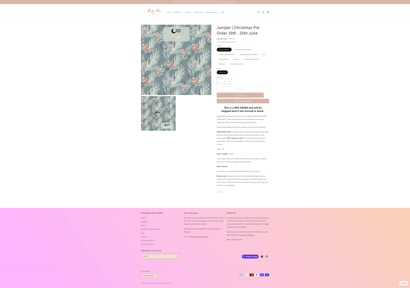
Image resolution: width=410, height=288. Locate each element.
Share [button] (221, 192)
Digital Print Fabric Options (150, 229)
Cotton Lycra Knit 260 (228, 54)
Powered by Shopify (165, 283)
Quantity (219, 77)
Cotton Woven (225, 50)
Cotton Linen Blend (252, 59)
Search (143, 218)
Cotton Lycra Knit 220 (244, 50)
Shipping (219, 42)
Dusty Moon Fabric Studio (152, 283)
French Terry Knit (237, 64)
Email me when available (243, 101)
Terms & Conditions (147, 240)
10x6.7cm (223, 72)
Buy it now (240, 95)
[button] (178, 12)
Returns (143, 225)
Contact (143, 237)
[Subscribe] (177, 256)
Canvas (237, 59)
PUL (265, 54)
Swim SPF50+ (225, 59)
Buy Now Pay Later (147, 244)
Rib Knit (223, 64)
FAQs (142, 233)
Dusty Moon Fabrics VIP (200, 237)
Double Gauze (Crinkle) (249, 54)
